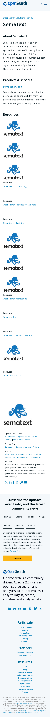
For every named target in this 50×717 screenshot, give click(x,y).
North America (22, 457)
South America (35, 457)
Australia (19, 454)
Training (36, 447)
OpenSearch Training (13, 223)
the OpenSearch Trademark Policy (26, 712)
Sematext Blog (10, 317)
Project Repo (25, 633)
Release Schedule (25, 672)
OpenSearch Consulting (15, 186)
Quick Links (25, 683)
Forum (25, 630)
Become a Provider (25, 653)
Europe (41, 454)
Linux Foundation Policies (23, 703)
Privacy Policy (16, 551)
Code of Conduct (25, 627)
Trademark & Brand (25, 689)
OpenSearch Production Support (19, 204)
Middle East (10, 457)
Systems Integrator (23, 447)
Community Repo (25, 636)
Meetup (25, 638)
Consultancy (9, 447)
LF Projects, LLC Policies (29, 711)
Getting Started (25, 681)
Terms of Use (7, 712)
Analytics (11, 436)
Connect (24, 641)
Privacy (25, 692)
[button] (45, 4)
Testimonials (25, 686)
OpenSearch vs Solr (12, 375)
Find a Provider (25, 655)
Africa (7, 454)
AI (5, 436)
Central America (31, 454)
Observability (18, 440)
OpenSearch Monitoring (15, 298)
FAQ (25, 669)
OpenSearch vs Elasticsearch (17, 335)
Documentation (25, 678)
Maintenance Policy (25, 675)
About (25, 666)
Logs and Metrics (23, 436)
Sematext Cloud (12, 86)
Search (27, 440)
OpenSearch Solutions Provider (18, 17)
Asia (12, 454)
